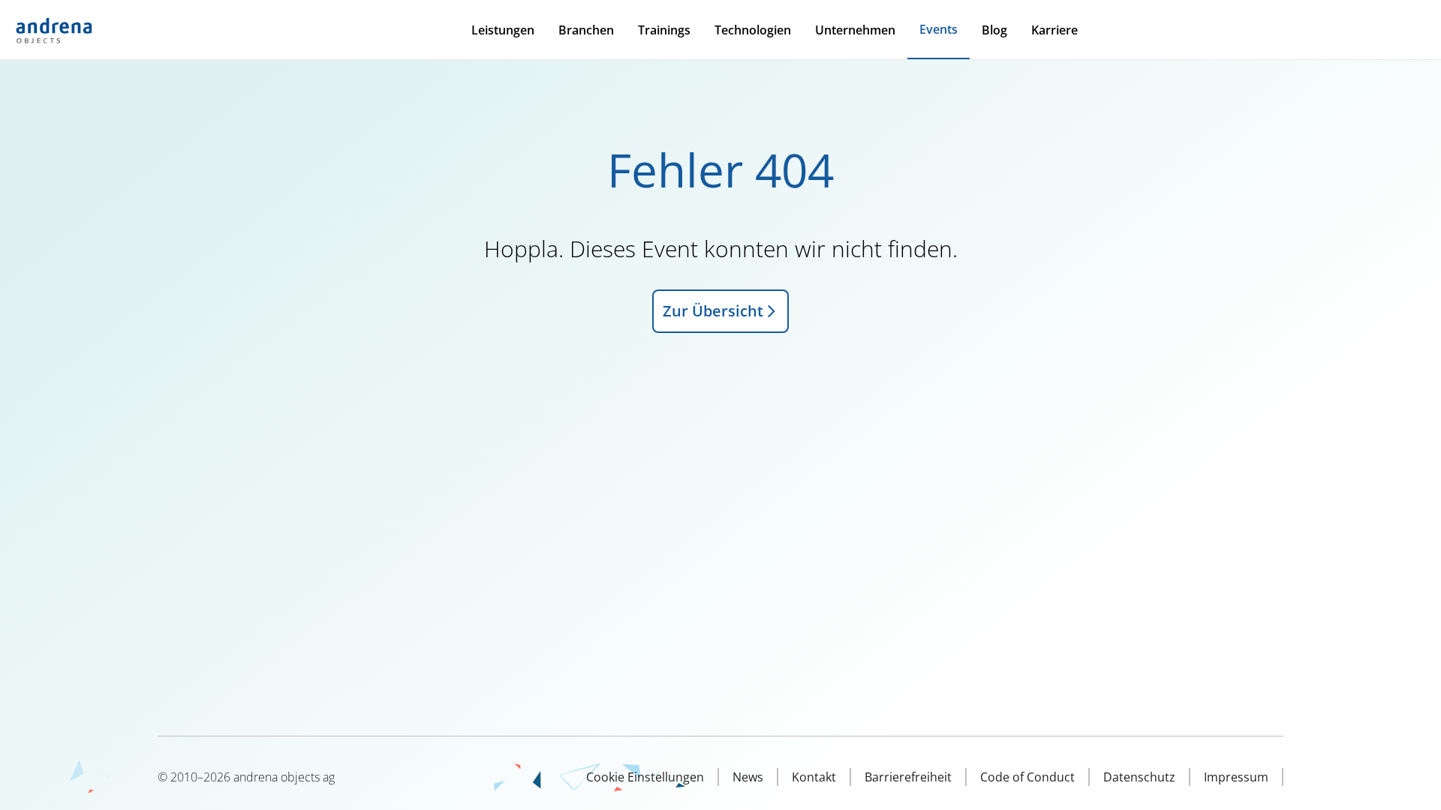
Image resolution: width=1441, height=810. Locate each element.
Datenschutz (1139, 777)
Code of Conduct (1027, 777)
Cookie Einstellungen (645, 777)
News (748, 777)
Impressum (1236, 777)
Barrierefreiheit (908, 777)
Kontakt (814, 777)
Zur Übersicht (713, 311)
